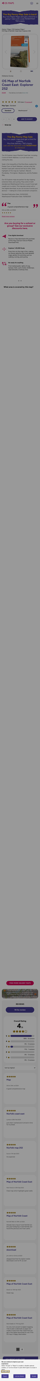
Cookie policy (5, 1371)
